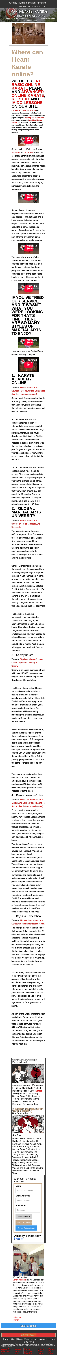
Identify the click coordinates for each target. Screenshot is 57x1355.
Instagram (17, 1317)
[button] (41, 6)
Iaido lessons (27, 102)
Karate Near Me (18, 1351)
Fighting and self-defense (34, 118)
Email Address (23, 1196)
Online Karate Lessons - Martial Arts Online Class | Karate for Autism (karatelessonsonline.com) (28, 802)
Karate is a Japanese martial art (24, 111)
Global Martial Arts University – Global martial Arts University (26, 523)
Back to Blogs (28, 1325)
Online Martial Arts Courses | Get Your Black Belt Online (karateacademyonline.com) (28, 390)
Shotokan (29, 152)
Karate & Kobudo (34, 19)
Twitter (16, 1320)
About (34, 6)
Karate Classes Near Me (28, 1351)
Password (21, 1205)
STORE (29, 6)
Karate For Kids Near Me (6, 1351)
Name (18, 1186)
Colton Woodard (19, 1280)
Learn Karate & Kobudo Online (28, 15)
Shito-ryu (16, 152)
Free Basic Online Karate (28, 84)
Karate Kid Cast (51, 1351)
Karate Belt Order (41, 1351)
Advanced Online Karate (28, 94)
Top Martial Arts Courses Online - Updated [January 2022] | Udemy (27, 662)
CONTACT (22, 6)
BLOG (17, 6)
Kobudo (20, 99)
